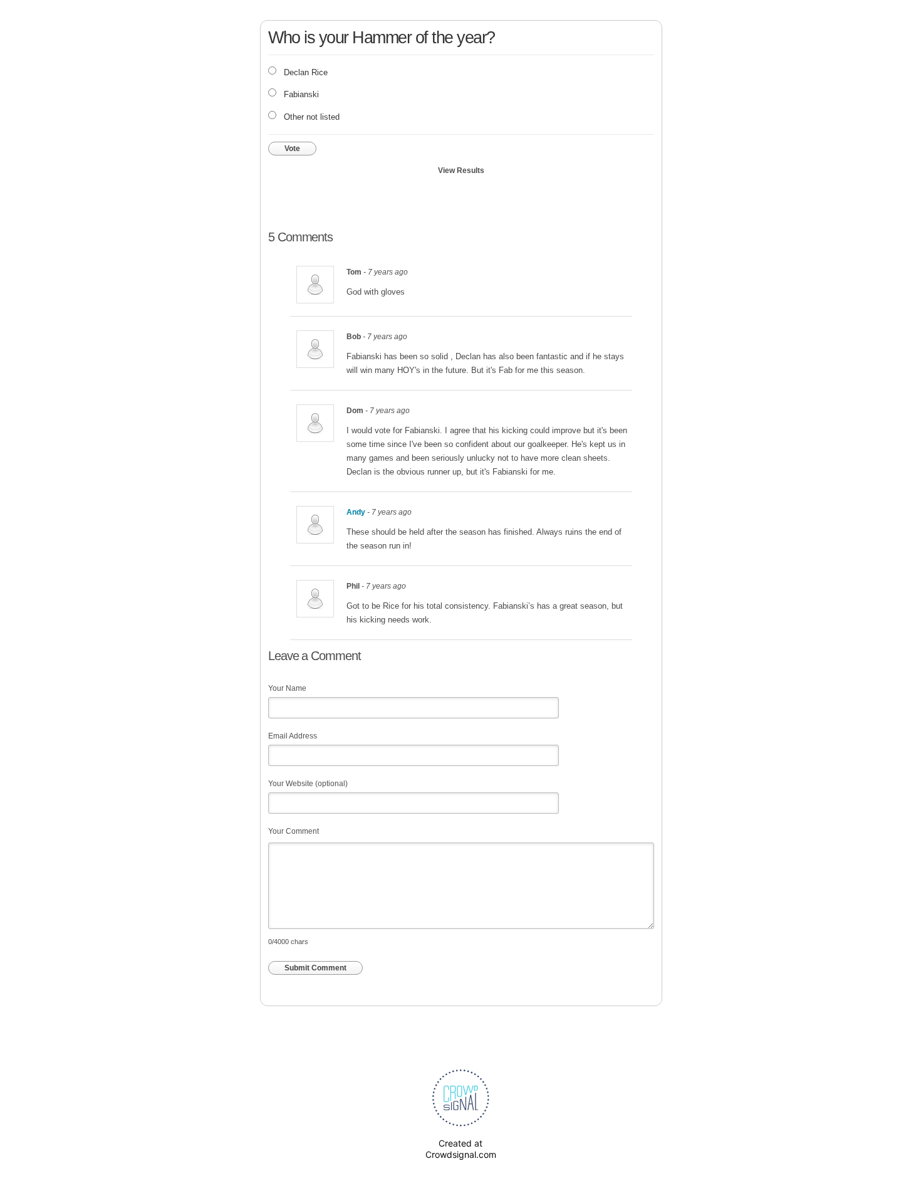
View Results (461, 170)
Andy (355, 512)
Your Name (287, 688)
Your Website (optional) (308, 783)
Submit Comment (315, 968)
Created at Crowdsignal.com (460, 1149)
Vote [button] (292, 148)
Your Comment (293, 831)
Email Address (292, 736)
